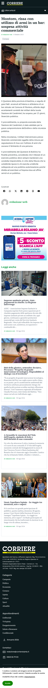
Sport (5, 602)
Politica (6, 583)
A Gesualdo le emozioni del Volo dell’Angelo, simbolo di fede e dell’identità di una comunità (20, 437)
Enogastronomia (9, 625)
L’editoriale (7, 617)
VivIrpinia (6, 621)
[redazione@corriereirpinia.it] (4, 651)
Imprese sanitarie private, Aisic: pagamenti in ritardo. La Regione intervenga (20, 302)
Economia (6, 587)
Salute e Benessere (10, 629)
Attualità (6, 606)
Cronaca (6, 39)
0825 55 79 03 (12, 657)
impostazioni (29, 677)
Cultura (5, 598)
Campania (6, 579)
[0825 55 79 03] (4, 657)
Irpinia (5, 594)
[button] (4, 191)
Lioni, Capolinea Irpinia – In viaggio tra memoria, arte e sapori (23, 503)
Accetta (7, 683)
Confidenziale (8, 633)
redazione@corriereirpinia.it (18, 652)
